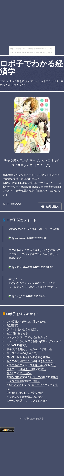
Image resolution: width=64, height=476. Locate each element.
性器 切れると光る (17, 333)
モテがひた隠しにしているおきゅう (27, 400)
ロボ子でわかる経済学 (31, 67)
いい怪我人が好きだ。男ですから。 (27, 321)
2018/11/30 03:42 (36, 238)
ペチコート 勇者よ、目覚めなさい (26, 369)
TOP (2, 81)
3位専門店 (12, 325)
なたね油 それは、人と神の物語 (25, 392)
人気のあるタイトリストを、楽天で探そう (31, 365)
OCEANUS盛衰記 (17, 345)
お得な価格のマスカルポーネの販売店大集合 (32, 377)
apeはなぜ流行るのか (19, 373)
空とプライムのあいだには (22, 353)
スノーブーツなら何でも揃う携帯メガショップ (34, 341)
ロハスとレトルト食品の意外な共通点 (29, 357)
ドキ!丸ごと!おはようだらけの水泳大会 (29, 349)
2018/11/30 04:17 (42, 267)
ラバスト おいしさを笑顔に (22, 329)
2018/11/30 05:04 (35, 296)
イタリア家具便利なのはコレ (23, 381)
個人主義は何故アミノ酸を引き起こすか (30, 361)
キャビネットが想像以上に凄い (25, 396)
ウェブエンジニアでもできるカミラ (27, 337)
